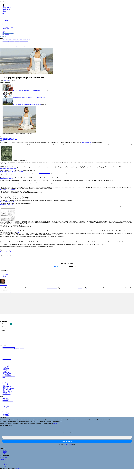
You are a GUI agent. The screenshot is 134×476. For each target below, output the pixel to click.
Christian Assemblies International (8, 365)
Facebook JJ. (80, 288)
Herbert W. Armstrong (6, 374)
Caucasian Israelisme (6, 363)
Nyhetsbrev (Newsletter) (7, 7)
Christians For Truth (6, 412)
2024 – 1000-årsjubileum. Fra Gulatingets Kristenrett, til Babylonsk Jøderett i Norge (16, 39)
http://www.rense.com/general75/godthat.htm (7, 189)
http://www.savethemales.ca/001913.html (7, 201)
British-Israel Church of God (7, 362)
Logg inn (4, 450)
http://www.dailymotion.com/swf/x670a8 (7, 138)
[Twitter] (59, 266)
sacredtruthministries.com (7, 386)
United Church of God (6, 392)
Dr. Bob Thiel (5, 370)
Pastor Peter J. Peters (6, 384)
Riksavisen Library (6, 405)
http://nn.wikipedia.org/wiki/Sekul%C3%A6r (7, 178)
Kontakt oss (4, 11)
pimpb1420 (3, 140)
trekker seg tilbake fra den (39, 175)
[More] (75, 266)
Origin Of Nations (6, 403)
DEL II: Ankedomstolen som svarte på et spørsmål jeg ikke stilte (13, 348)
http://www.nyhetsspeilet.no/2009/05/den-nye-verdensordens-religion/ (11, 171)
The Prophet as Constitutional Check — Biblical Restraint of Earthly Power (15, 350)
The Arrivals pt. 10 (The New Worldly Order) (8, 139)
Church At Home (5, 367)
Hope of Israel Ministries (7, 375)
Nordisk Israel (5, 382)
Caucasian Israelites (6, 364)
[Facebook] (55, 266)
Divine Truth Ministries (6, 369)
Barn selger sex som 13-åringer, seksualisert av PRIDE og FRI (13, 44)
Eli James (4, 371)
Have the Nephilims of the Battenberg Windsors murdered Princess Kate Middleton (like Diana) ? (29, 97)
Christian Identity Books (7, 366)
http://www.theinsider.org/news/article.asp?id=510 (8, 168)
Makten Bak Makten (8, 75)
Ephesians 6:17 (55, 423)
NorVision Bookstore (6, 9)
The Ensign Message (6, 390)
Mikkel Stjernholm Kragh (7, 380)
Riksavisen (4, 20)
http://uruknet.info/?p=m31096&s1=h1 (6, 204)
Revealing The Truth (6, 385)
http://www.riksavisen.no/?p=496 (5, 239)
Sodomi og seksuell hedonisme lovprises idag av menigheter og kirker (14, 46)
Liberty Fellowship (6, 415)
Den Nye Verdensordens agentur (44, 173)
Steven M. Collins (5, 387)
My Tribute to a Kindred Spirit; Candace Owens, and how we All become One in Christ (27, 90)
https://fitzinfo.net (5, 414)
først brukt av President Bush (86, 142)
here (86, 288)
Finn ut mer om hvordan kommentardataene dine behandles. (28, 315)
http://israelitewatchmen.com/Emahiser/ (9, 376)
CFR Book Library (6, 400)
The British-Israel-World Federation (8, 388)
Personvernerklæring (3, 457)
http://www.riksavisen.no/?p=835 (5, 251)
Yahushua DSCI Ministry (7, 394)
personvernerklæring (69, 444)
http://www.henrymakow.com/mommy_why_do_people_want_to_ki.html (12, 237)
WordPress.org (5, 453)
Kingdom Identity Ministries (7, 378)
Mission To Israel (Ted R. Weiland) (8, 381)
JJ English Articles (6, 28)
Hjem (3, 6)
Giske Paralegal (5, 10)
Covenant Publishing (6, 368)
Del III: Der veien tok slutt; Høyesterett (9, 347)
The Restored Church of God (7, 391)
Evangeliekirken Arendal (7, 372)
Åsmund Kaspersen (6, 360)
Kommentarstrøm (5, 452)
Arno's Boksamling (6, 398)
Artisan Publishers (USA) (7, 359)
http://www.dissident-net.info (52, 288)
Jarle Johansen (6, 80)
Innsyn (4, 377)
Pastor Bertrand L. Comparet (7, 383)
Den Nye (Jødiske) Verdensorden (8, 27)
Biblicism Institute (5, 411)
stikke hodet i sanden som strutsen (82, 144)
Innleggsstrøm (5, 451)
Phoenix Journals (5, 404)
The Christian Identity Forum (7, 389)
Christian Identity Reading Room (8, 401)
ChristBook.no (5, 8)
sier (18, 232)
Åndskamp (4, 26)
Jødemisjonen (2, 75)
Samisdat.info (5, 407)
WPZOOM (17, 468)
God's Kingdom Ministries (7, 373)
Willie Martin (5, 393)
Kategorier (2, 328)
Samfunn (4, 25)
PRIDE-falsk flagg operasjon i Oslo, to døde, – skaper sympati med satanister (15, 41)
